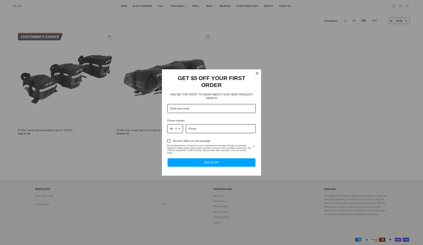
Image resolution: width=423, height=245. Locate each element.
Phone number (176, 120)
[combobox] (175, 128)
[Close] (257, 73)
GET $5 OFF (211, 162)
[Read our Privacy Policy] (254, 146)
